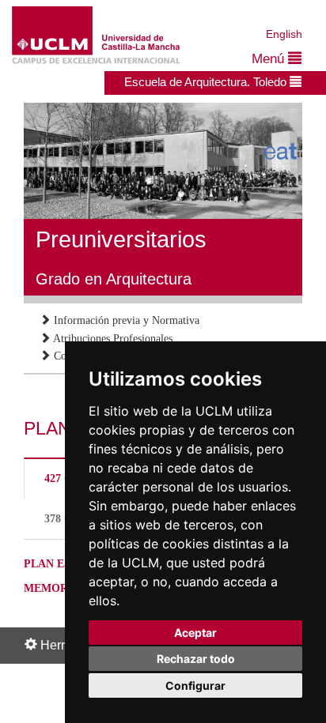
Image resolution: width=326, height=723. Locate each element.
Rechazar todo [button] (196, 658)
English (284, 34)
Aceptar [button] (195, 632)
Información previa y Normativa (125, 320)
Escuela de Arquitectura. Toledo (207, 81)
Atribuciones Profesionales (111, 339)
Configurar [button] (195, 685)
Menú (270, 58)
